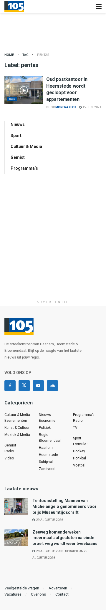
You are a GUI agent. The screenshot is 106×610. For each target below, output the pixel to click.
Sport (16, 135)
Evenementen (15, 421)
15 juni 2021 (91, 107)
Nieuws (18, 124)
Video (9, 458)
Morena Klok (65, 107)
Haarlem (46, 448)
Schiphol (46, 462)
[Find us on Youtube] (38, 385)
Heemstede (48, 455)
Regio (43, 435)
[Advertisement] (53, 244)
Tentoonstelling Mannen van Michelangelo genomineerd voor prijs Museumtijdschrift (64, 506)
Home (9, 55)
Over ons (38, 594)
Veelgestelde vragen (21, 588)
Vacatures (12, 594)
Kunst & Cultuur (16, 428)
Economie (47, 421)
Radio (12, 99)
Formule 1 (81, 444)
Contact (62, 594)
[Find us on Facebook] (10, 385)
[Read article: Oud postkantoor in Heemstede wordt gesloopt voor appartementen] (23, 90)
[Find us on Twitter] (24, 385)
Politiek (45, 428)
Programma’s (24, 168)
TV (75, 428)
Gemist (18, 157)
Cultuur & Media (26, 146)
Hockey (79, 451)
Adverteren (58, 588)
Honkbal (79, 458)
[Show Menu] (99, 6)
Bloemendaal (50, 441)
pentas (43, 55)
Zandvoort (47, 469)
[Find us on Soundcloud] (52, 385)
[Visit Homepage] (14, 7)
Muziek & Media (17, 435)
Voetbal (79, 465)
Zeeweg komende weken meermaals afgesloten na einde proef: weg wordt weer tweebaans (64, 538)
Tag (25, 55)
